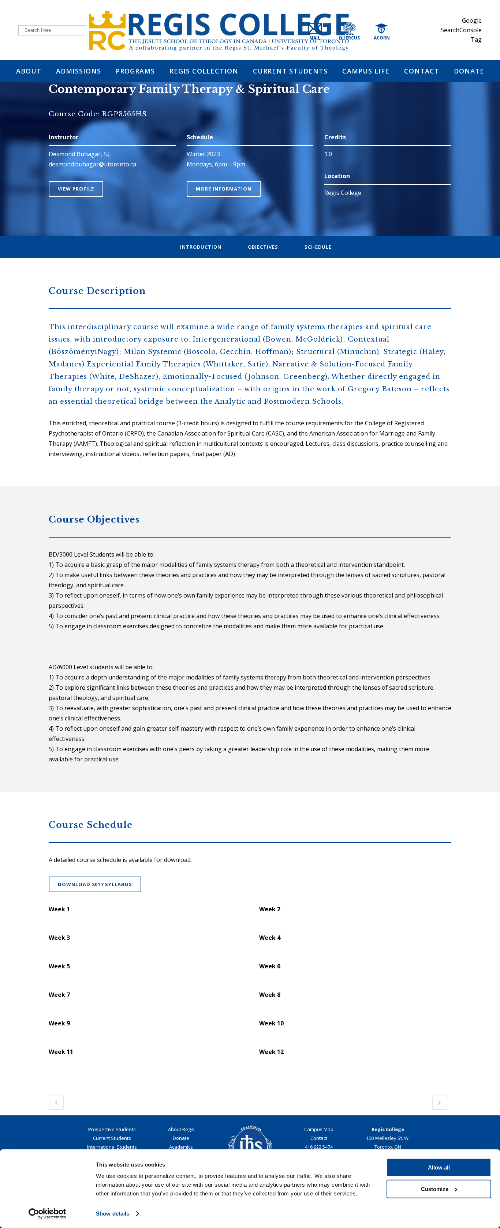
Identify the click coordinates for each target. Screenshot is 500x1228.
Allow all (439, 1167)
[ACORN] (389, 30)
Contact (318, 1138)
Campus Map (318, 1129)
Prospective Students (112, 1129)
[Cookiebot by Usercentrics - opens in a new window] (47, 1213)
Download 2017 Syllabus (95, 884)
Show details (112, 1213)
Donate (181, 1138)
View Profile (76, 188)
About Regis (181, 1129)
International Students (112, 1147)
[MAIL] (321, 30)
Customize (434, 1189)
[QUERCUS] (358, 30)
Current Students (112, 1138)
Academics (181, 1147)
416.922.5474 (319, 1147)
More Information (223, 188)
